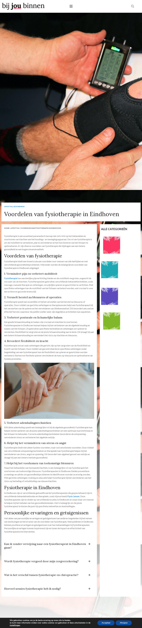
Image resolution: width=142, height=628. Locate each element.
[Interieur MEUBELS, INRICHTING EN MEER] (111, 245)
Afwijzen (124, 622)
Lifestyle (8, 206)
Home (6, 228)
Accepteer (106, 622)
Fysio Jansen (73, 496)
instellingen (15, 625)
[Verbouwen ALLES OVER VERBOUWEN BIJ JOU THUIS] (111, 321)
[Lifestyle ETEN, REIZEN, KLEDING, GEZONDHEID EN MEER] (109, 269)
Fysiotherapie (10, 278)
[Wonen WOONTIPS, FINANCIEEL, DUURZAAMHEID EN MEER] (109, 296)
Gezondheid (19, 206)
